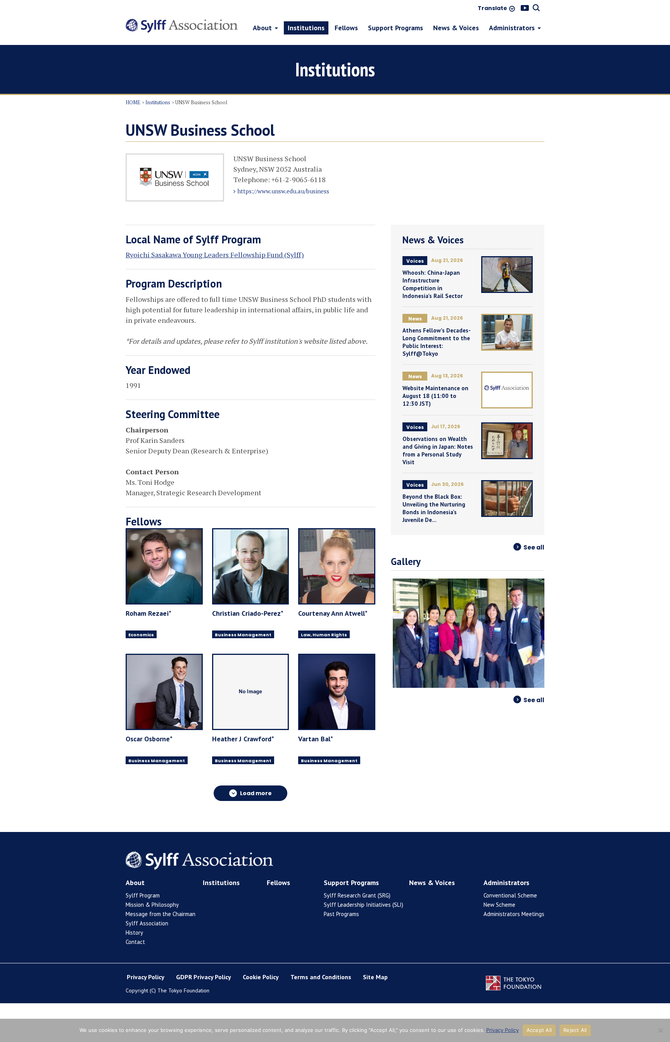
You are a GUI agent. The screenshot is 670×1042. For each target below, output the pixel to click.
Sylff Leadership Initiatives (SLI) (363, 904)
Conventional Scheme (510, 895)
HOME (133, 102)
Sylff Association (147, 923)
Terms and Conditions (320, 977)
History (134, 932)
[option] (467, 633)
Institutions (157, 102)
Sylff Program (143, 895)
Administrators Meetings (514, 914)
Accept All (539, 1030)
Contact (135, 942)
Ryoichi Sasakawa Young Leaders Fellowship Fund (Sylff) (215, 254)
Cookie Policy (261, 977)
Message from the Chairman (160, 914)
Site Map (375, 977)
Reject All (575, 1030)
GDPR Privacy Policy (203, 977)
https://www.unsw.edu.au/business (283, 191)
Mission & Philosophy (152, 904)
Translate (492, 8)
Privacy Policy (145, 977)
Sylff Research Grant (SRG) (357, 895)
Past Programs (341, 914)
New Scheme (499, 904)
